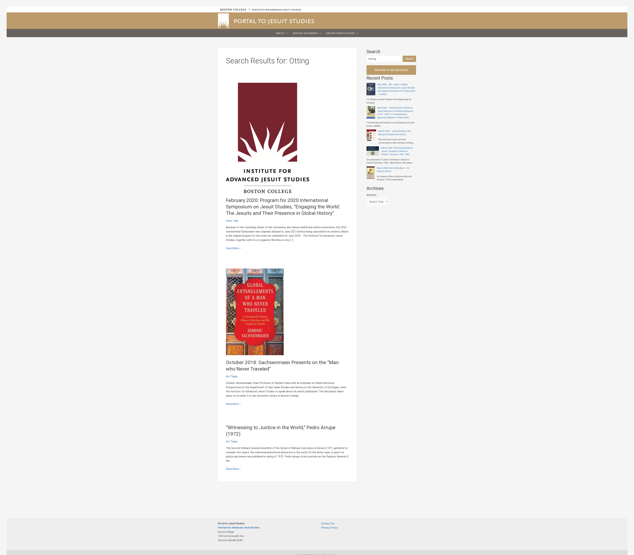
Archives (371, 195)
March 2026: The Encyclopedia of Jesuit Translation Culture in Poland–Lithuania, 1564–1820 (397, 151)
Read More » (233, 249)
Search (409, 58)
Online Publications (340, 33)
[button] (286, 33)
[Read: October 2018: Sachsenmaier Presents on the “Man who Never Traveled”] (255, 311)
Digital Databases (305, 33)
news (229, 220)
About (280, 33)
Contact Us (327, 523)
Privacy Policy (329, 527)
